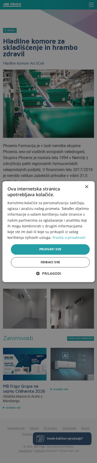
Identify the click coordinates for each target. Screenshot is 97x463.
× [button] (86, 187)
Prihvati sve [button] (50, 249)
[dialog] (48, 231)
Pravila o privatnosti (69, 237)
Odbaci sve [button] (50, 262)
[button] (48, 273)
